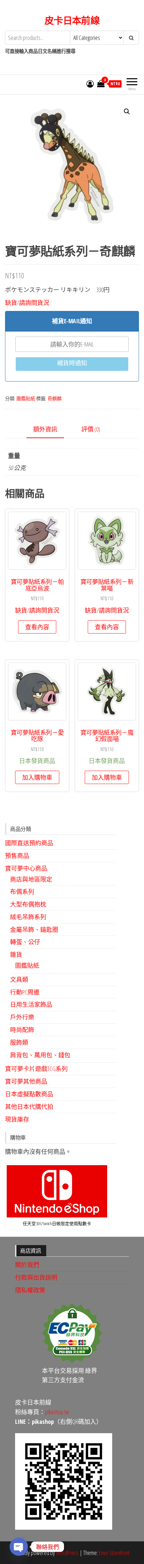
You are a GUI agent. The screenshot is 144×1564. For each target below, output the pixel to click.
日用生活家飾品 (31, 1004)
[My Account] (90, 84)
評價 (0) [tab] (90, 429)
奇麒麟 (55, 398)
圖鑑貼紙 (25, 398)
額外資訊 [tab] (45, 429)
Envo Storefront (114, 1553)
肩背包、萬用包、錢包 (40, 1055)
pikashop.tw (57, 1412)
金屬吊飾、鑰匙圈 (34, 929)
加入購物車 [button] (37, 777)
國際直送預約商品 (29, 843)
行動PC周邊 (25, 992)
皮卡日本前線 (72, 20)
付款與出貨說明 (36, 1277)
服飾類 (19, 1042)
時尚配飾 (22, 1030)
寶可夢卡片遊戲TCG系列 (36, 1069)
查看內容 (37, 627)
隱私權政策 (30, 1290)
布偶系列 (22, 892)
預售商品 (17, 856)
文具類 (19, 979)
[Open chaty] (19, 1547)
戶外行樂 (22, 1017)
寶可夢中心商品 (26, 868)
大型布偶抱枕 (28, 904)
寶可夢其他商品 (26, 1081)
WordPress (67, 1553)
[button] (127, 112)
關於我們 (27, 1265)
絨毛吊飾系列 (28, 917)
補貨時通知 (72, 363)
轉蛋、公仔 (25, 942)
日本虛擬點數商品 (29, 1094)
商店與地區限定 (31, 879)
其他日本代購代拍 (29, 1107)
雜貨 (16, 954)
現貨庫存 (17, 1119)
